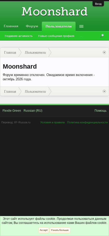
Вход (98, 3)
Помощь (100, 110)
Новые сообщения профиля (56, 35)
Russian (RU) (33, 110)
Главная (11, 26)
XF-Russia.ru (22, 122)
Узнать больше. (60, 230)
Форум (32, 26)
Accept (44, 230)
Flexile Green (12, 110)
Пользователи (59, 26)
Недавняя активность (19, 35)
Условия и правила (52, 122)
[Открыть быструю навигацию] (104, 52)
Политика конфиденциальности (87, 122)
